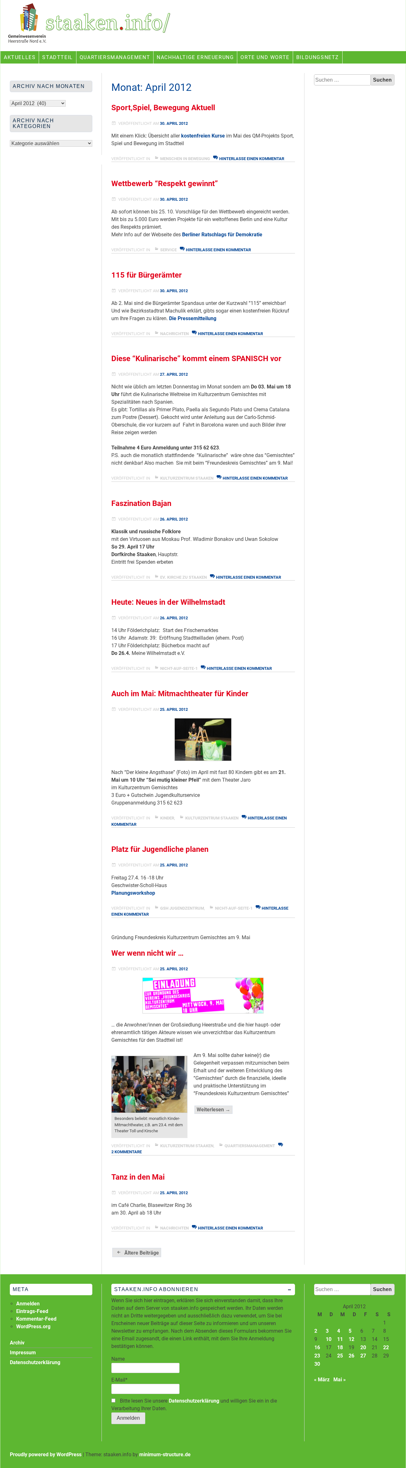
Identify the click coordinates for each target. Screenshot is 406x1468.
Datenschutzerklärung (194, 1401)
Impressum (23, 1353)
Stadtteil (57, 57)
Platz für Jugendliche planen (159, 849)
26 (351, 1356)
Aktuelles (20, 57)
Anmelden (28, 1304)
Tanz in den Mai (138, 1177)
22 (386, 1347)
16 (317, 1347)
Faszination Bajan (141, 503)
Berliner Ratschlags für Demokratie (222, 235)
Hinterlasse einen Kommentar (251, 158)
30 (317, 1364)
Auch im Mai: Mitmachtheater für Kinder (179, 693)
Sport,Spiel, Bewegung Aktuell (163, 107)
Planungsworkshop (133, 893)
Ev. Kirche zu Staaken (183, 577)
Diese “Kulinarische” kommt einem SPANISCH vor (196, 358)
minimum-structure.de (165, 1454)
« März (322, 1380)
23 (317, 1356)
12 (351, 1339)
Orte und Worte (264, 57)
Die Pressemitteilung (192, 318)
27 (363, 1356)
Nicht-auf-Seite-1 (179, 668)
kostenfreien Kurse (203, 136)
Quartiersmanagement (115, 57)
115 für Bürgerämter (146, 275)
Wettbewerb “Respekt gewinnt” (164, 183)
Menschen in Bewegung (185, 158)
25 (340, 1356)
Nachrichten (174, 333)
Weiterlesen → (214, 1110)
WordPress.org (33, 1326)
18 (340, 1347)
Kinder (167, 818)
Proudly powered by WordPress (46, 1454)
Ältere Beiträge (141, 1253)
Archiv (17, 1343)
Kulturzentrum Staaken (186, 478)
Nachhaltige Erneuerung (195, 57)
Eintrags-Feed (32, 1311)
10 (328, 1339)
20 (363, 1347)
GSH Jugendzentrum (182, 908)
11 (340, 1339)
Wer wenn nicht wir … (147, 953)
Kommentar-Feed (36, 1319)
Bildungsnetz (317, 57)
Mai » (339, 1380)
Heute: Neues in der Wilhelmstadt (168, 602)
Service (168, 249)
